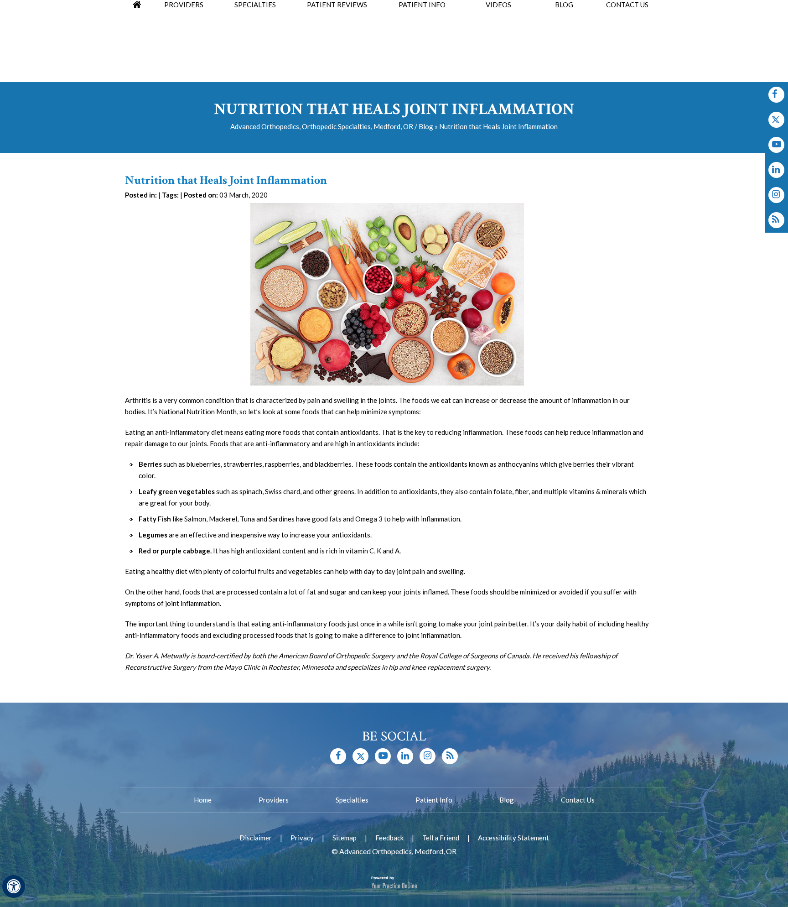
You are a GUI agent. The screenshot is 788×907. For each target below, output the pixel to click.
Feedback (389, 838)
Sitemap (344, 838)
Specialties (352, 800)
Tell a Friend (440, 838)
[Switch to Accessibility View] (13, 886)
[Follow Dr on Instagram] (776, 170)
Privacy (302, 838)
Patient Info (433, 800)
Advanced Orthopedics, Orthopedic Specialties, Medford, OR (321, 126)
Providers (274, 800)
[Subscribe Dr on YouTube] (776, 145)
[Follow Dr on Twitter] (776, 120)
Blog (426, 126)
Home (203, 800)
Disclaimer (255, 838)
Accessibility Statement (513, 838)
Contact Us (578, 800)
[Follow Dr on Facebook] (776, 95)
